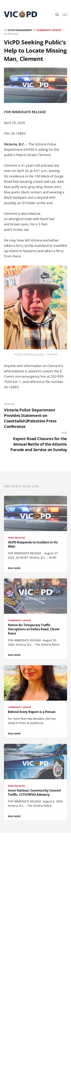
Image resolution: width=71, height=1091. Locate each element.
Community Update (48, 30)
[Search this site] (57, 15)
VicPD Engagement (19, 30)
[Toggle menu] (65, 15)
